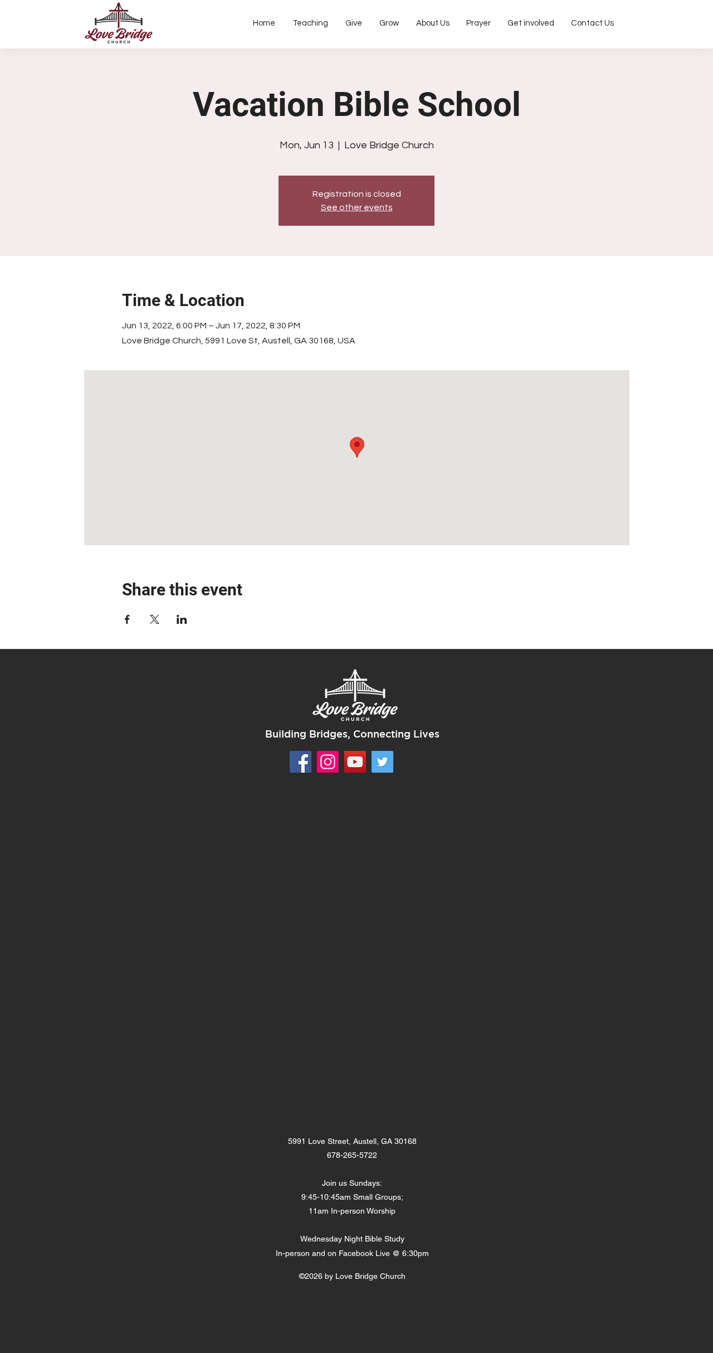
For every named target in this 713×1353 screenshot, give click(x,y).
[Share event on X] (154, 619)
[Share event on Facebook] (127, 619)
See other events (357, 207)
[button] (432, 23)
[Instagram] (328, 762)
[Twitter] (382, 762)
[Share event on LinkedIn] (182, 619)
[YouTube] (355, 762)
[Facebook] (300, 762)
